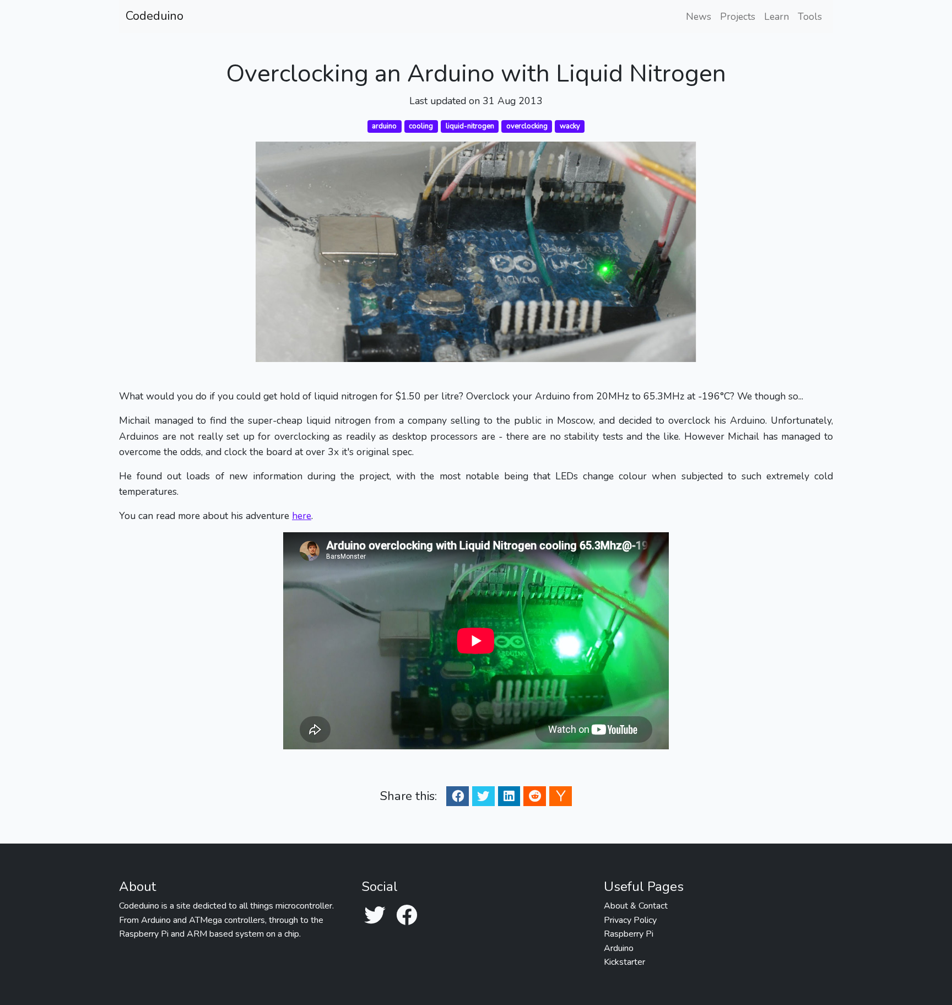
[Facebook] (406, 916)
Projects (737, 16)
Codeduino (154, 16)
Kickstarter (624, 962)
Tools (810, 16)
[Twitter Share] (483, 795)
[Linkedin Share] (509, 795)
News (698, 16)
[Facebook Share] (458, 795)
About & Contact (636, 906)
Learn (776, 16)
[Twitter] (374, 916)
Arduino (619, 948)
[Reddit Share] (535, 795)
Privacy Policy (630, 920)
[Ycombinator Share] (561, 795)
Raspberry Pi (628, 934)
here (301, 515)
